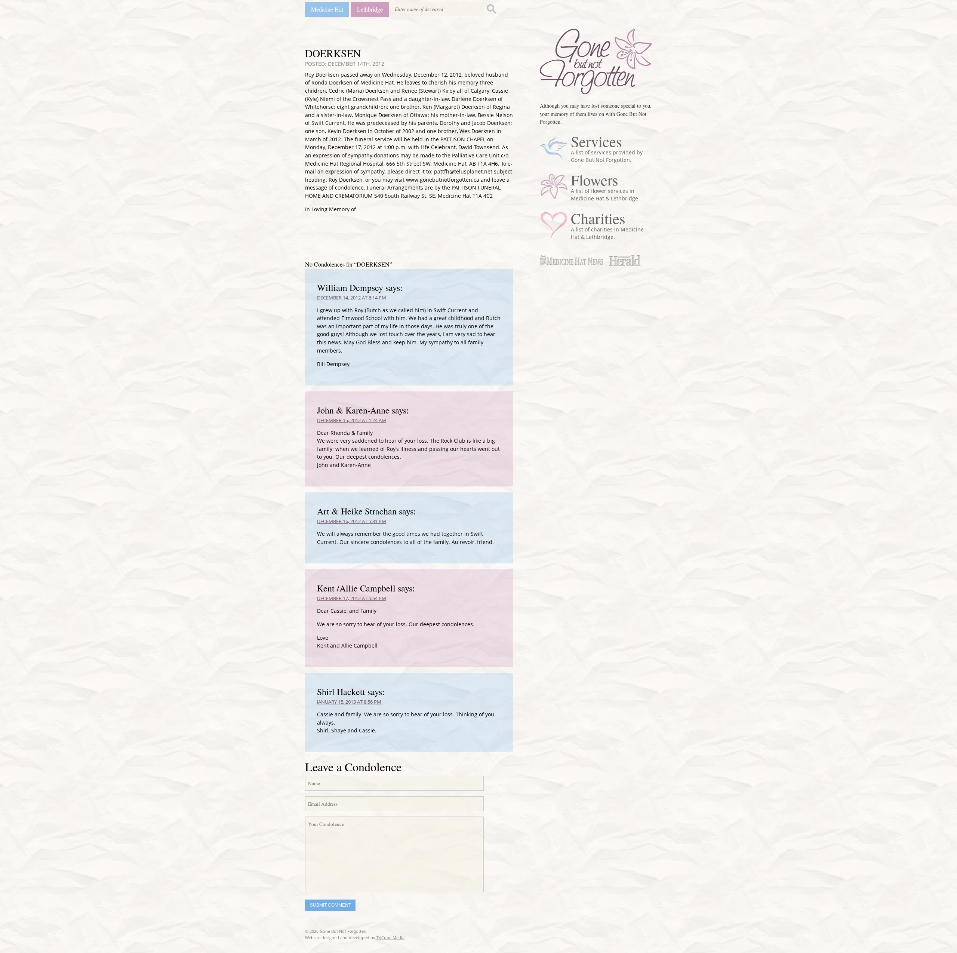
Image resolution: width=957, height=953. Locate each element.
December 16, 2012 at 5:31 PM (351, 521)
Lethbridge (370, 9)
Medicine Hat (327, 9)
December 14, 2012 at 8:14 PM (351, 297)
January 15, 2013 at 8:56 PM (349, 701)
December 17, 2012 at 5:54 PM (351, 598)
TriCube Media (390, 937)
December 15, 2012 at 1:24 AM (351, 420)
